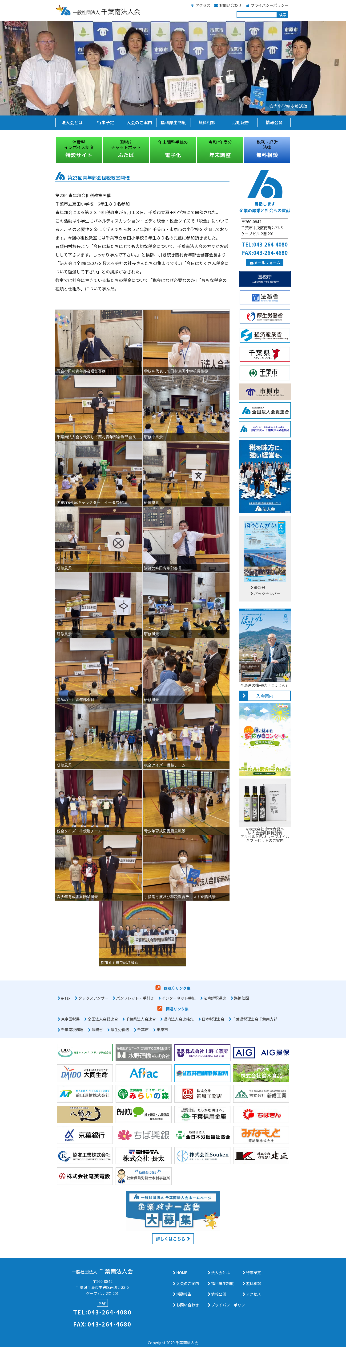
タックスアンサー (93, 998)
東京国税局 (70, 1019)
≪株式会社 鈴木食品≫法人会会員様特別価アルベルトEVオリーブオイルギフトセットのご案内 (265, 834)
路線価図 (241, 998)
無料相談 (206, 122)
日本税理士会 (213, 1019)
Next (294, 149)
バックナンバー (267, 593)
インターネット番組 (179, 998)
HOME (181, 1272)
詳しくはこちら (170, 1239)
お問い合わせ (230, 5)
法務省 (97, 1030)
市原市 (162, 1030)
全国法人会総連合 (103, 1019)
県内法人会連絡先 (179, 1019)
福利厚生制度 (173, 122)
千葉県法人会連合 (141, 1019)
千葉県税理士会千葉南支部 (254, 1019)
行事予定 (105, 122)
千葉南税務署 (72, 1030)
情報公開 (274, 122)
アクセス (203, 5)
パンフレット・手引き (135, 998)
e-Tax (65, 998)
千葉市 (143, 1030)
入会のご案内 (139, 122)
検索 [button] (282, 14)
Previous (51, 149)
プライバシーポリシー (269, 5)
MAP (102, 1303)
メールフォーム (267, 262)
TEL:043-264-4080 (265, 244)
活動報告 (240, 122)
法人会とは (72, 122)
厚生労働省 (120, 1030)
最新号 (259, 587)
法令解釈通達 (215, 998)
